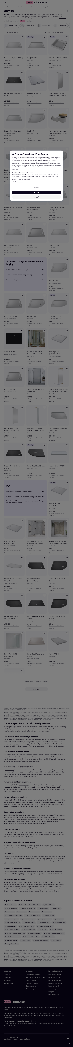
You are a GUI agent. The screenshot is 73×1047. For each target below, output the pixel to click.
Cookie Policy (15, 169)
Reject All (36, 197)
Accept (36, 192)
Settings (36, 188)
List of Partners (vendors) (18, 182)
